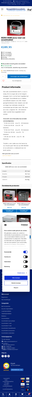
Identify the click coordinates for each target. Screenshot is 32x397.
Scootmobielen (5, 318)
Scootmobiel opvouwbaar (8, 320)
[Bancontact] (28, 385)
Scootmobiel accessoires (8, 330)
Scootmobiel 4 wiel (6, 325)
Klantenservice (5, 290)
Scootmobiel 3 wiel (6, 323)
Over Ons (4, 288)
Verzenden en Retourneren (9, 278)
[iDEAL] (23, 379)
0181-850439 (7, 1)
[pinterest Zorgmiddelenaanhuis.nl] (8, 356)
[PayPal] (28, 379)
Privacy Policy (5, 283)
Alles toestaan (16, 219)
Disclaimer (4, 280)
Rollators (4, 316)
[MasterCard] (23, 382)
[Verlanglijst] (30, 10)
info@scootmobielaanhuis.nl (22, 1)
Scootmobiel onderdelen (8, 333)
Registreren (5, 297)
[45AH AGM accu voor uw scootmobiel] (9, 247)
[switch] (25, 198)
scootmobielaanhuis (8, 389)
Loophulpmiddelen (6, 311)
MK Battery (7, 41)
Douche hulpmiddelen (7, 308)
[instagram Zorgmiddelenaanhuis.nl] (5, 356)
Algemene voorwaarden (8, 276)
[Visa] (28, 382)
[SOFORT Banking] (23, 387)
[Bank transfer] (23, 385)
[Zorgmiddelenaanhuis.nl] (16, 10)
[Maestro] (28, 390)
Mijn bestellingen (6, 299)
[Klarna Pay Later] (28, 387)
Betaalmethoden (6, 285)
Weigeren (16, 229)
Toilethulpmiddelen (6, 313)
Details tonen (21, 214)
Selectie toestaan (16, 224)
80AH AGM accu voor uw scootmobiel (11, 15)
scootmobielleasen (7, 386)
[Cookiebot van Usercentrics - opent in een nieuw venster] (21, 167)
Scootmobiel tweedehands (9, 328)
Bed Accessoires (6, 306)
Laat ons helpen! (6, 155)
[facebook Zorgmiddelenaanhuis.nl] (3, 356)
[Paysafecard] (23, 390)
